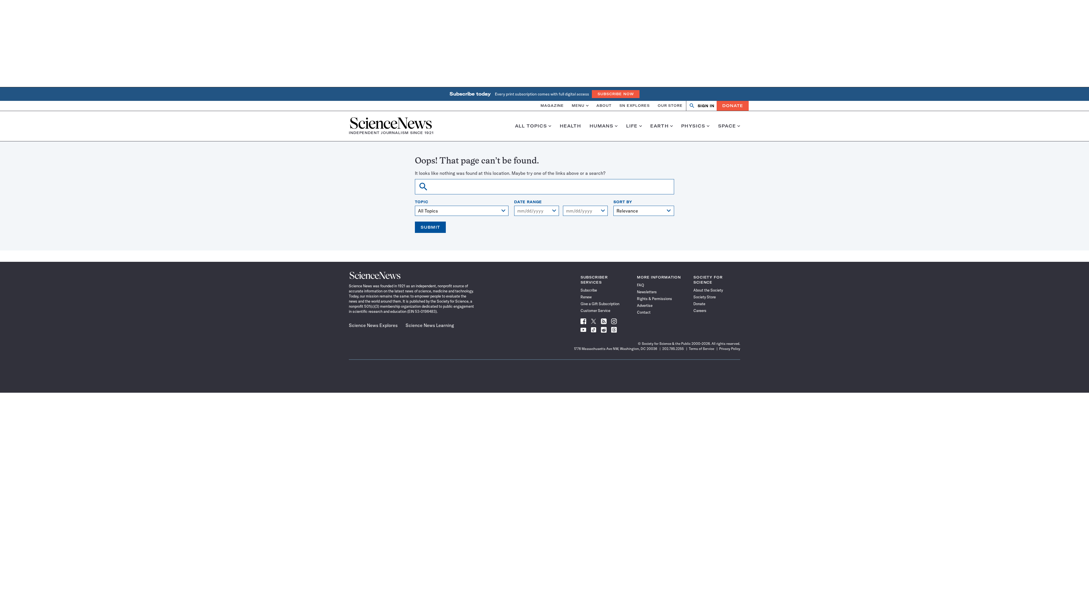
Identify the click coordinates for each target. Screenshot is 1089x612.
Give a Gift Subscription (600, 303)
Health (570, 126)
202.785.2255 (673, 349)
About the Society (708, 290)
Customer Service (595, 310)
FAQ (640, 285)
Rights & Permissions (654, 298)
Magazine (552, 105)
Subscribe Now (616, 94)
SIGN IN (706, 106)
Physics (693, 126)
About (603, 105)
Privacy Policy (729, 349)
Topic (421, 202)
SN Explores (634, 105)
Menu (578, 105)
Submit (430, 227)
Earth (659, 126)
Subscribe (589, 290)
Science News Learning (430, 325)
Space (727, 126)
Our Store (670, 105)
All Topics (531, 126)
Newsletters (647, 292)
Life (632, 126)
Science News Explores (373, 325)
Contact (644, 312)
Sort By (622, 202)
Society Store (704, 297)
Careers (699, 310)
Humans (602, 126)
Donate (732, 105)
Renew (586, 297)
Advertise (645, 305)
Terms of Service (701, 349)
